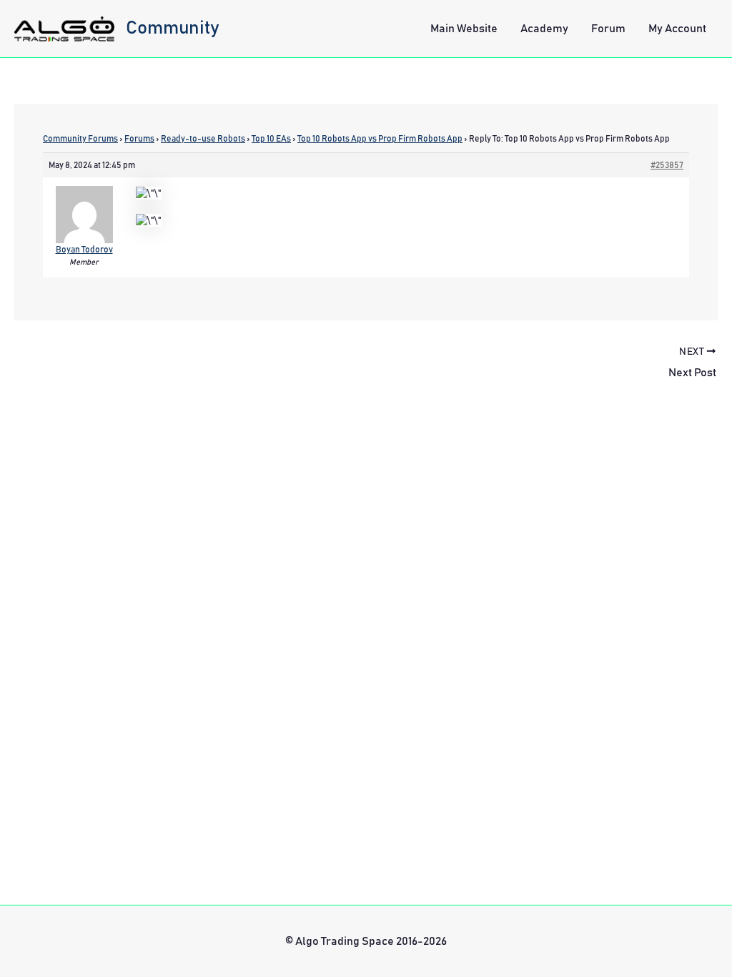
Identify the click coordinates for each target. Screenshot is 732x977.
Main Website (464, 28)
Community (172, 28)
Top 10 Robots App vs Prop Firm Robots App (380, 138)
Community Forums (80, 138)
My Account (677, 28)
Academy (544, 28)
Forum (608, 28)
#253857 (667, 165)
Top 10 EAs (271, 138)
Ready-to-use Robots (203, 138)
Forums (139, 138)
